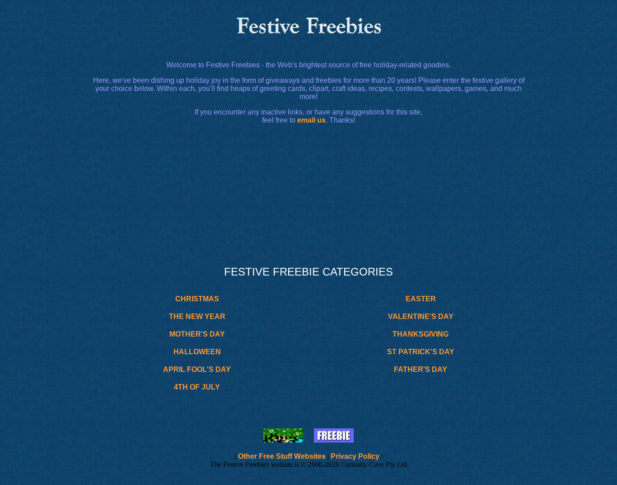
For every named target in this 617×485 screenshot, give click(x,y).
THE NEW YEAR (197, 316)
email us (311, 120)
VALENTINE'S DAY (420, 316)
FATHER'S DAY (420, 369)
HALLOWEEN (197, 352)
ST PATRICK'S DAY (420, 352)
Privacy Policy (355, 456)
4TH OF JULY (197, 387)
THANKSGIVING (421, 334)
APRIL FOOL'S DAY (197, 369)
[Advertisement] (308, 195)
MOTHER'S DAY (197, 334)
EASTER (421, 299)
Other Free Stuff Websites (282, 456)
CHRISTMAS (197, 299)
